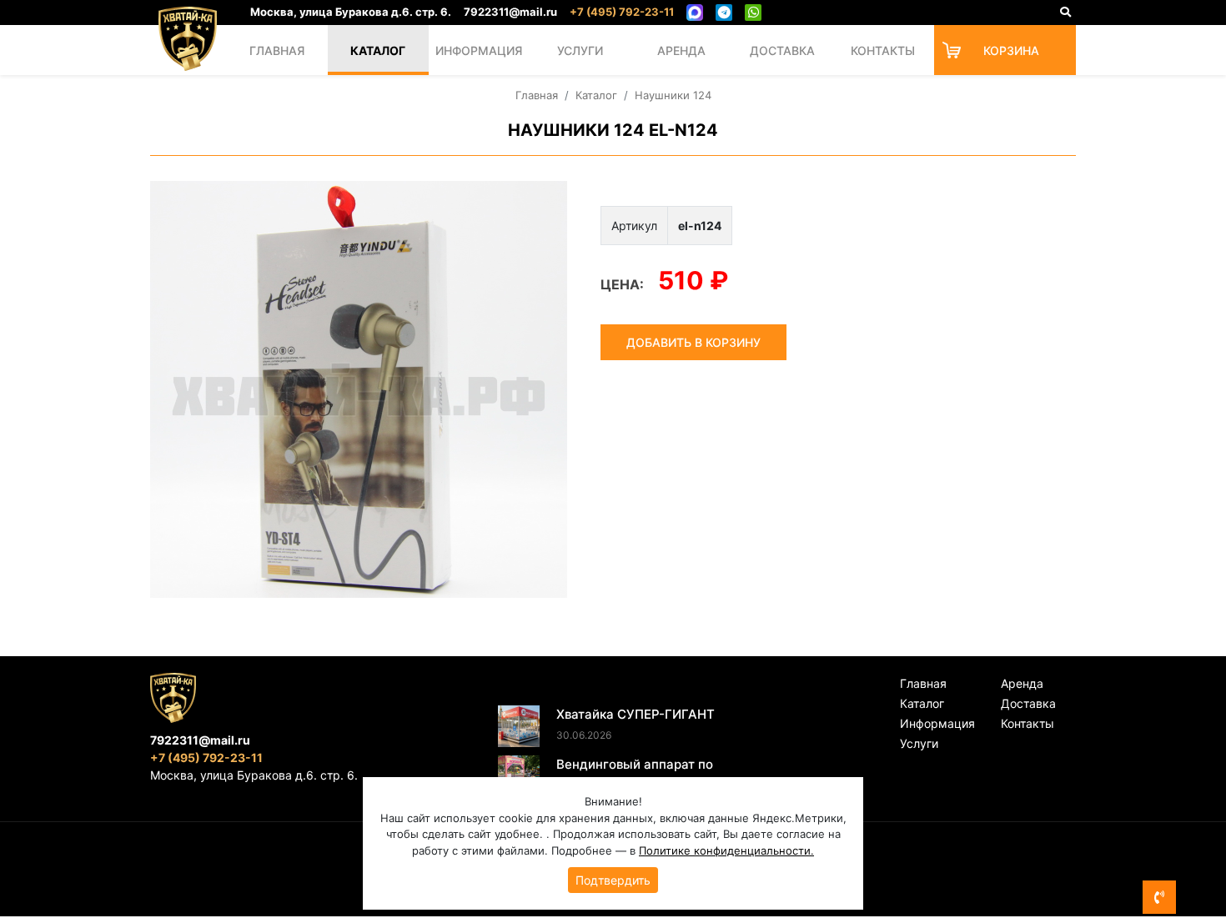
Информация (478, 50)
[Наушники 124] (358, 389)
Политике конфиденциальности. (726, 850)
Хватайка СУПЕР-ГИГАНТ (635, 714)
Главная (276, 50)
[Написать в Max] (694, 12)
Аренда (681, 50)
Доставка (782, 50)
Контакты (883, 50)
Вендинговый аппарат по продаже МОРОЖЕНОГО (634, 773)
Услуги (580, 50)
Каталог (377, 50)
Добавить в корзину (693, 342)
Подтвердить (613, 880)
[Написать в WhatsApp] (753, 12)
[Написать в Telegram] (724, 12)
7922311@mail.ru (510, 11)
